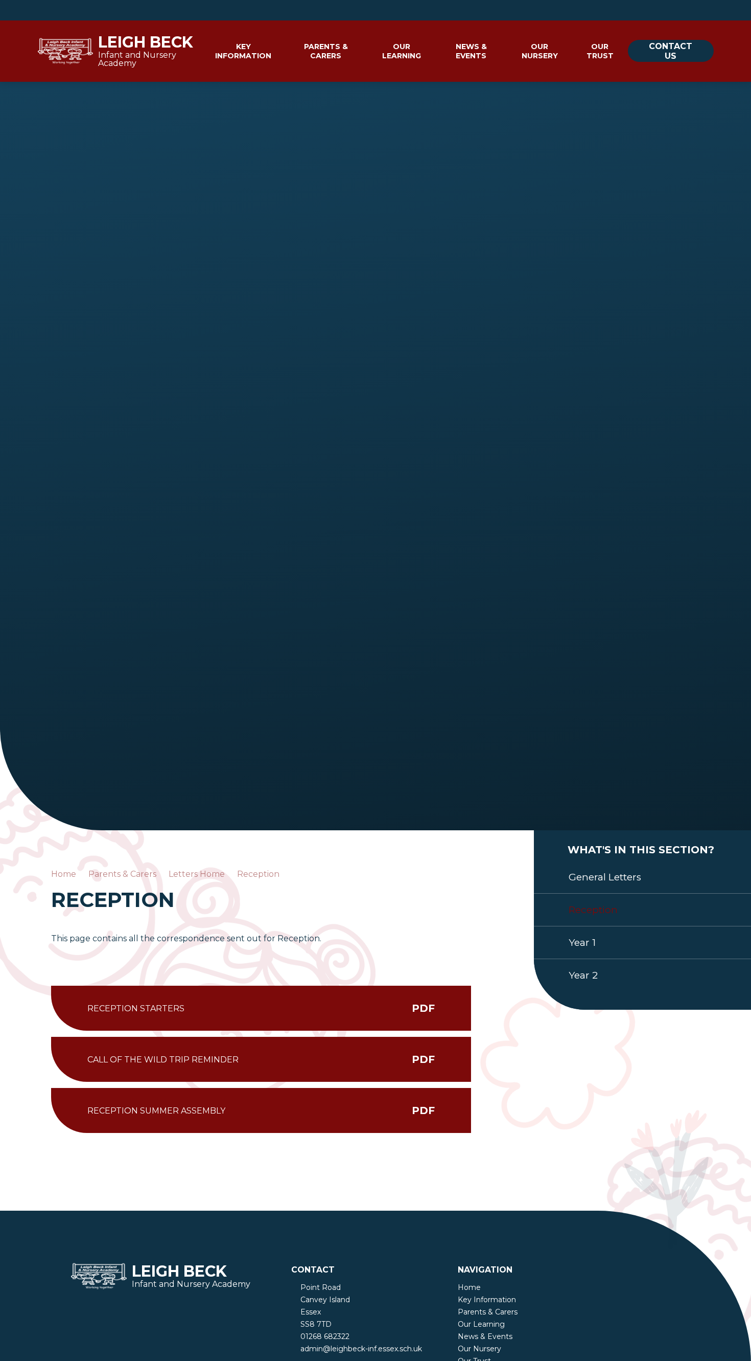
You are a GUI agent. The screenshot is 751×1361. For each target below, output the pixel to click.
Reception (258, 874)
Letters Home (197, 874)
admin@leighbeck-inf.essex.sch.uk (361, 1348)
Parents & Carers (122, 874)
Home (63, 874)
